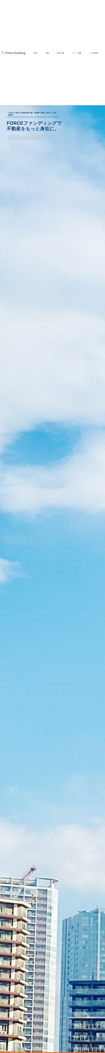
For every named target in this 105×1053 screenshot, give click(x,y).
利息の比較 (60, 53)
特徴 (47, 53)
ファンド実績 (76, 53)
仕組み (35, 53)
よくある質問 (93, 53)
